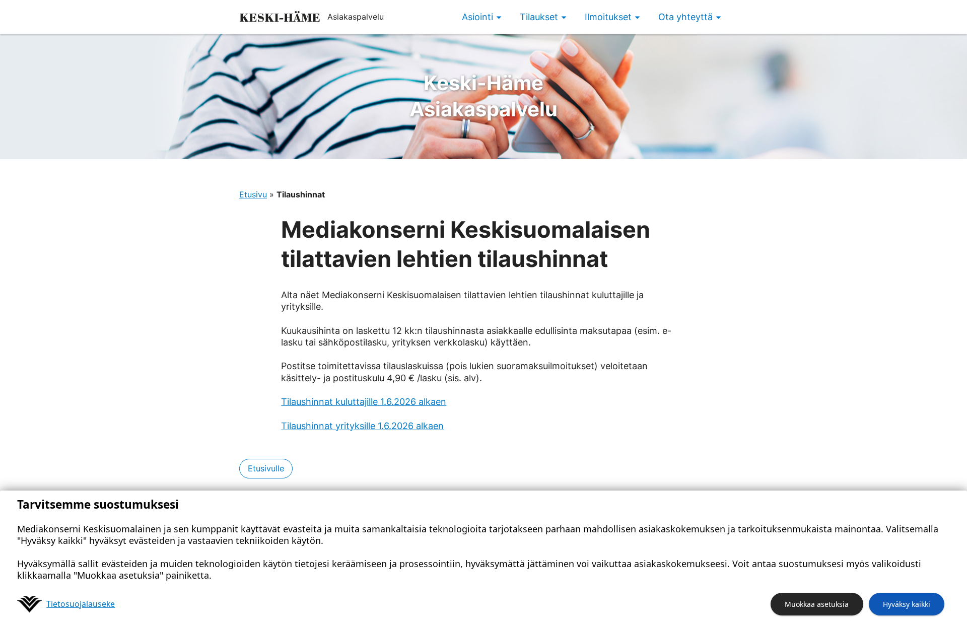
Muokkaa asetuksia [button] (817, 604)
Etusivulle (266, 468)
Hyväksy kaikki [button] (906, 604)
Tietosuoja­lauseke (80, 604)
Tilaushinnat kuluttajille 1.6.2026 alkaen (363, 401)
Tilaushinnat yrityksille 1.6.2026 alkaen (362, 426)
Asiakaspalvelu (483, 96)
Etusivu (253, 194)
